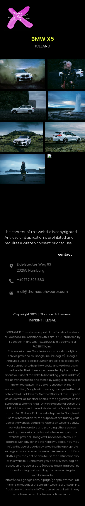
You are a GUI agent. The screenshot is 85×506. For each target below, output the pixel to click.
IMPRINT (35, 320)
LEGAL (50, 320)
